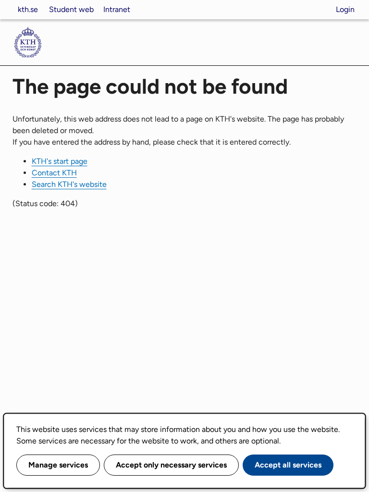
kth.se (28, 9)
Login (345, 9)
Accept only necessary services (171, 464)
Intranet (116, 9)
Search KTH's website (69, 184)
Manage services (58, 464)
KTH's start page (59, 161)
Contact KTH (54, 172)
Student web (71, 9)
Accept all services (288, 464)
